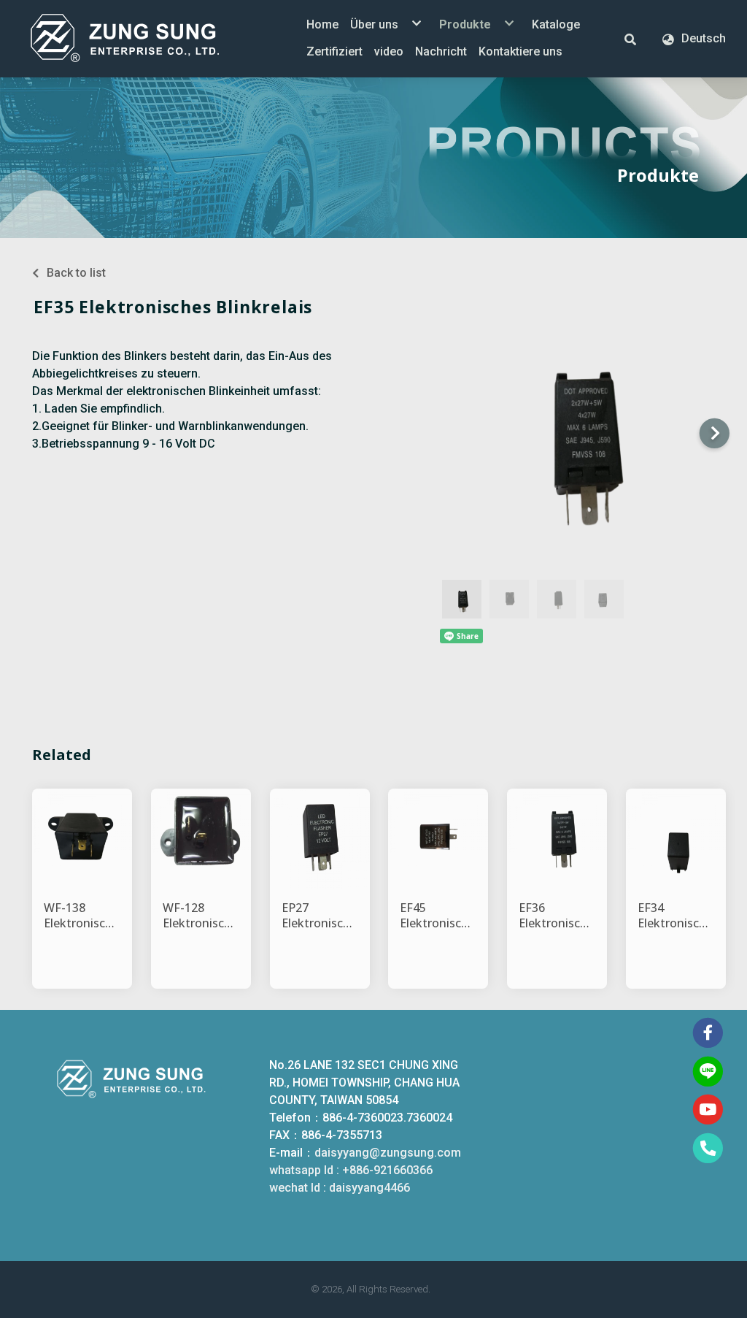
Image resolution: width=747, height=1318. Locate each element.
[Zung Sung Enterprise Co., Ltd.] (146, 38)
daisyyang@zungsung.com (387, 1153)
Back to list (76, 273)
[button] (630, 39)
